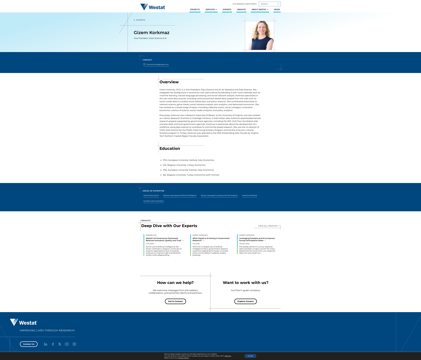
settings (228, 356)
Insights (241, 9)
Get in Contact (175, 301)
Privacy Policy (183, 358)
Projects (195, 9)
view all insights (268, 226)
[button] (211, 10)
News (277, 9)
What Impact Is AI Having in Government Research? (211, 239)
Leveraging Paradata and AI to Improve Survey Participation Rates (257, 239)
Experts (227, 9)
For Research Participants (245, 4)
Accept (250, 356)
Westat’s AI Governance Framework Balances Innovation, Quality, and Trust (164, 239)
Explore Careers (245, 301)
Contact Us (28, 344)
